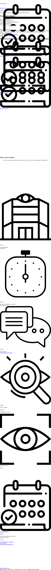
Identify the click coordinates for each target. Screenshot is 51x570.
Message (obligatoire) (4, 29)
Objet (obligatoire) (4, 24)
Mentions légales (3, 569)
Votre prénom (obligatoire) (5, 20)
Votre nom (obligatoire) (5, 19)
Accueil (1, 10)
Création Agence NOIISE (33, 569)
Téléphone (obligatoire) (5, 23)
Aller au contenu (3, 8)
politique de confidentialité (12, 34)
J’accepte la (10, 34)
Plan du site (10, 569)
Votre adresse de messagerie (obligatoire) (8, 22)
